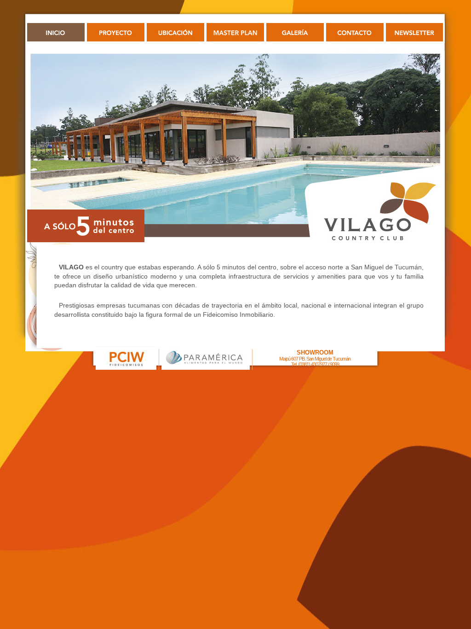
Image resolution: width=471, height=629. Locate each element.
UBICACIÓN (175, 32)
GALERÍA (295, 32)
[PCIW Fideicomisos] (126, 367)
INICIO (56, 32)
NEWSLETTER (414, 32)
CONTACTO (355, 32)
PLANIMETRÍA (235, 32)
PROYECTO (115, 32)
